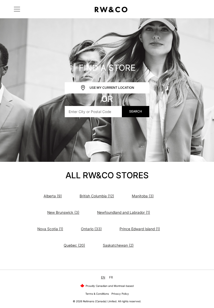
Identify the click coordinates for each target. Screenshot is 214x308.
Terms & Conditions (97, 293)
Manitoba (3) (143, 196)
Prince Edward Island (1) (140, 229)
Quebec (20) (74, 245)
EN (103, 277)
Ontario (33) (91, 229)
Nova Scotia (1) (50, 229)
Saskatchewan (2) (118, 245)
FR (111, 277)
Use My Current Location (111, 87)
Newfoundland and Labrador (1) (123, 212)
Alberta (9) (53, 196)
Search (135, 111)
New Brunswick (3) (63, 212)
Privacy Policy (120, 293)
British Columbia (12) (97, 196)
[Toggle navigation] (17, 9)
